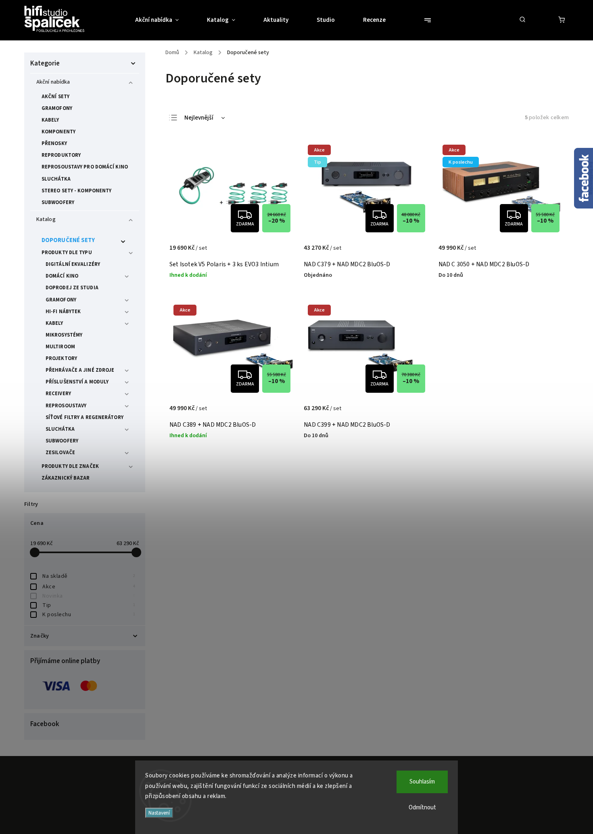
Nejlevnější (198, 118)
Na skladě (88, 576)
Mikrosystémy (64, 335)
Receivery (58, 393)
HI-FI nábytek (63, 311)
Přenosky (54, 143)
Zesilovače (60, 452)
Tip (88, 605)
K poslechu (88, 615)
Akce (88, 587)
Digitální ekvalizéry (73, 264)
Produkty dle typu (67, 252)
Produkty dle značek (70, 466)
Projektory (61, 358)
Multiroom (60, 346)
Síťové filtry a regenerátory (84, 417)
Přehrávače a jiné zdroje (80, 370)
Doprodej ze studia (72, 287)
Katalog (46, 219)
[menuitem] (164, 20)
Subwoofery (58, 202)
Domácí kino (62, 276)
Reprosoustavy (66, 405)
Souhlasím (422, 781)
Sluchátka (56, 179)
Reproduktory (61, 155)
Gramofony (57, 108)
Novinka (88, 596)
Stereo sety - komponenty (76, 190)
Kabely (50, 120)
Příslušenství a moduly (77, 381)
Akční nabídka (53, 82)
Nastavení (159, 813)
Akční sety (55, 96)
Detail (281, 252)
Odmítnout (422, 807)
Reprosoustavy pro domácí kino (85, 167)
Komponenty (58, 131)
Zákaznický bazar (66, 478)
